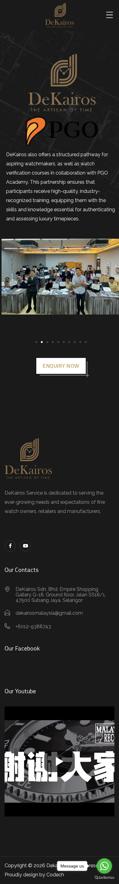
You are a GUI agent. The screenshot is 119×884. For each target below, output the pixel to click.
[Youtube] (25, 545)
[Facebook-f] (10, 545)
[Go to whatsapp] (104, 866)
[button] (36, 342)
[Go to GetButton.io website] (104, 878)
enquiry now (61, 366)
